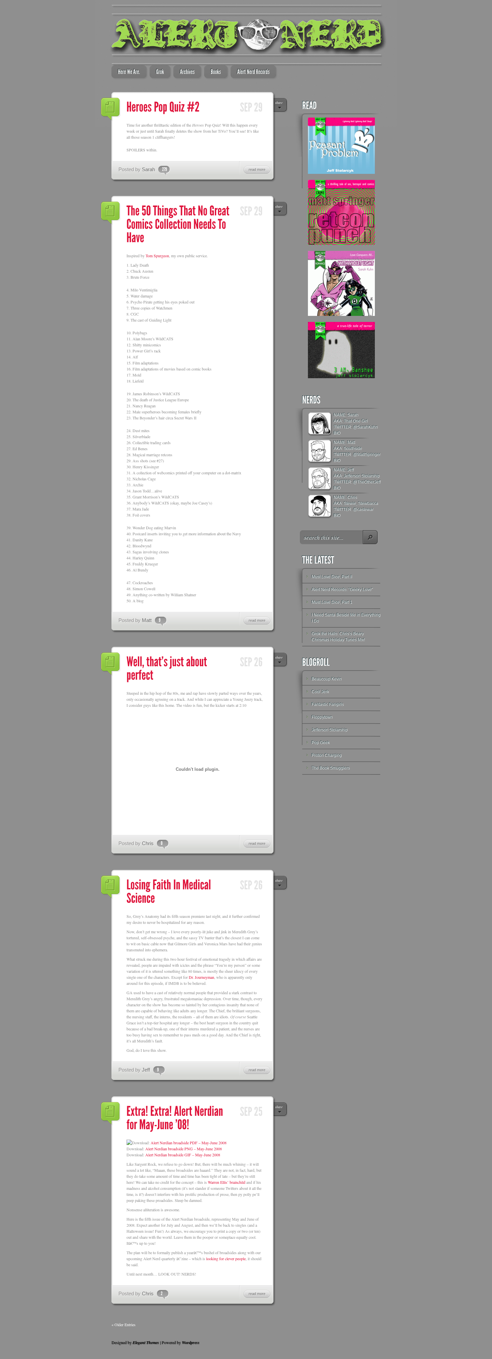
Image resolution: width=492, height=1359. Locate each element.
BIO (337, 433)
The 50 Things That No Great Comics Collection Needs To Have (110, 213)
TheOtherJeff (369, 482)
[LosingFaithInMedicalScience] (170, 890)
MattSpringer (369, 454)
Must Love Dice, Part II (332, 576)
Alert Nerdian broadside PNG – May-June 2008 (183, 1148)
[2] (160, 1293)
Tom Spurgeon (157, 255)
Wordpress (190, 1342)
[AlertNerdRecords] (251, 72)
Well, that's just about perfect (110, 664)
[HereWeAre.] (127, 72)
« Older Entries (123, 1324)
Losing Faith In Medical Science (110, 887)
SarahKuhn (367, 427)
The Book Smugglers (331, 768)
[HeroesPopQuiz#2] (163, 106)
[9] (158, 620)
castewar (365, 509)
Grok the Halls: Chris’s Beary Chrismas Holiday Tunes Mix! (338, 636)
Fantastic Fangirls (328, 704)
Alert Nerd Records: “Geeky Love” (342, 589)
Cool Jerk (320, 691)
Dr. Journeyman (201, 977)
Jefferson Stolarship (330, 730)
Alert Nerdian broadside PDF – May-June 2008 (189, 1142)
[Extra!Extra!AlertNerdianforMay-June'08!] (176, 1117)
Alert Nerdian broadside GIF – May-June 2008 (182, 1154)
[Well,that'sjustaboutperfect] (168, 667)
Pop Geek (321, 742)
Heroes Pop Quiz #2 (110, 109)
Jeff (146, 1070)
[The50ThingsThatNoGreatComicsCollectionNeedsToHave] (179, 223)
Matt (147, 620)
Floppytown (322, 717)
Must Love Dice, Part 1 (332, 602)
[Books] (214, 72)
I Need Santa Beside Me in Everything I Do (346, 618)
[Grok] (158, 72)
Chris (148, 843)
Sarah (148, 169)
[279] (162, 169)
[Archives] (185, 72)
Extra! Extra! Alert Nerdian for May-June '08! (110, 1114)
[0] (160, 843)
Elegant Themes (146, 1342)
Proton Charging (327, 755)
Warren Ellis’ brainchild (226, 1182)
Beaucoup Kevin (327, 679)
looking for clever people (226, 1258)
